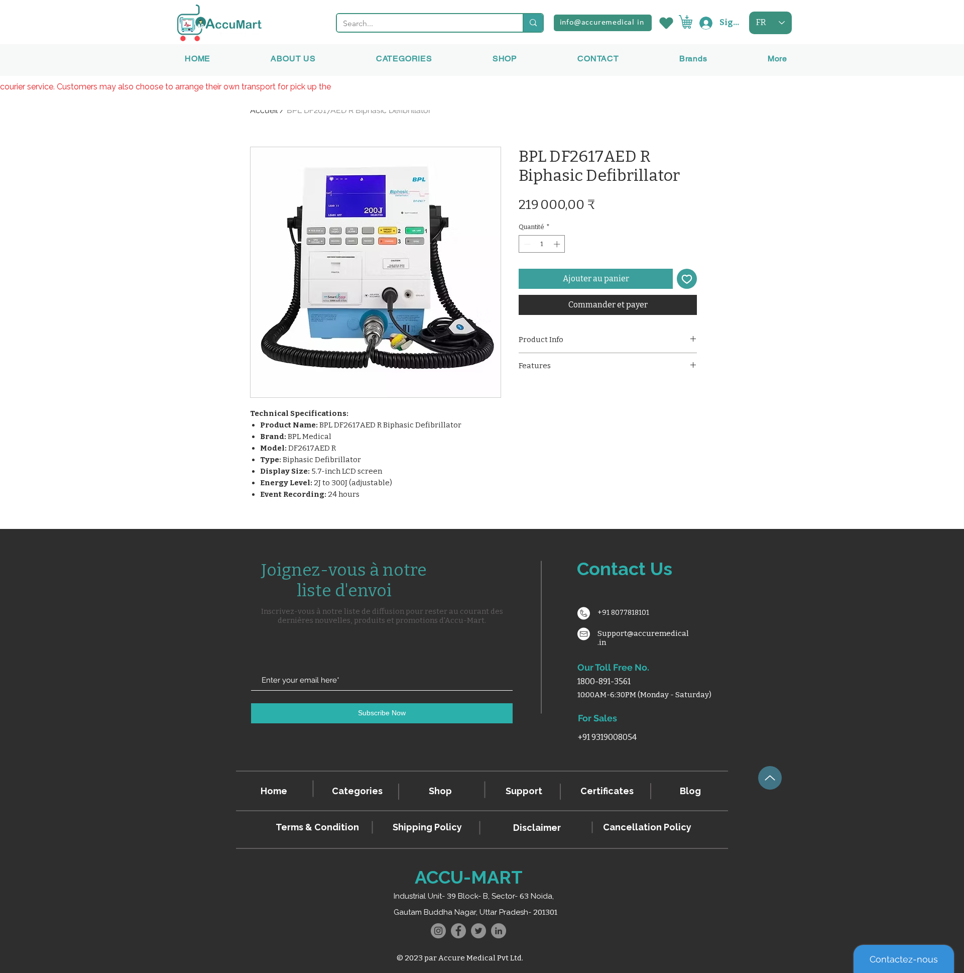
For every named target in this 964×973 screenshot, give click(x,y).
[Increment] (558, 244)
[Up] (770, 778)
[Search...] (533, 23)
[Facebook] (458, 930)
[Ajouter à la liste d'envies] (687, 279)
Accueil (264, 110)
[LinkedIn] (498, 930)
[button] (693, 58)
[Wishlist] (665, 23)
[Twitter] (478, 930)
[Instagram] (438, 930)
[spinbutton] (542, 244)
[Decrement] (526, 244)
